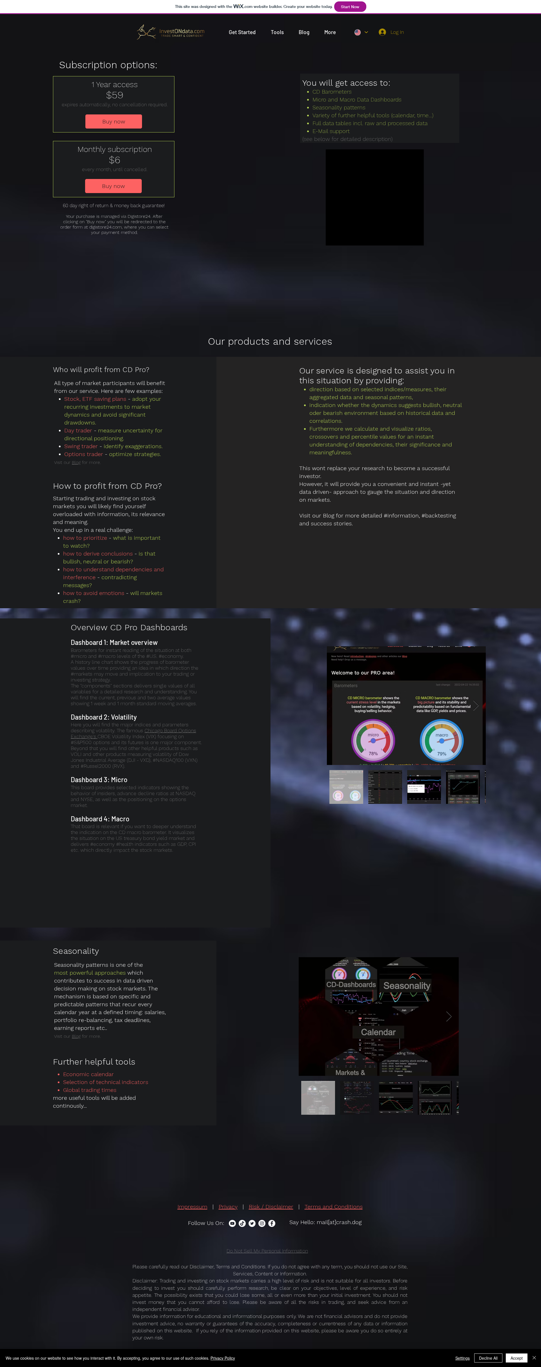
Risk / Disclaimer (271, 1206)
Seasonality (69, 964)
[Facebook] (271, 1223)
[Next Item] (476, 705)
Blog (76, 462)
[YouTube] (232, 1223)
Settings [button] (462, 1358)
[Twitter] (252, 1223)
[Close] (534, 1357)
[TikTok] (242, 1223)
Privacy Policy (222, 1358)
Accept (517, 1358)
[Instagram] (261, 1223)
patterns (97, 1004)
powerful (81, 972)
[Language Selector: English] (361, 32)
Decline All (488, 1358)
